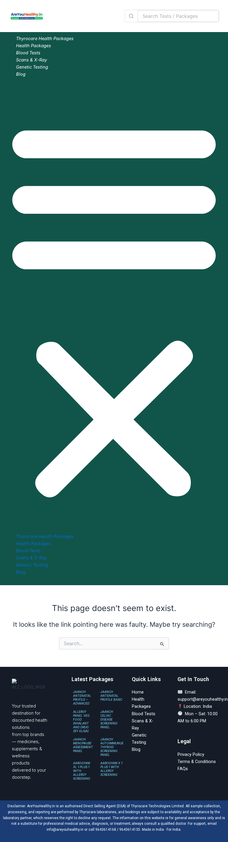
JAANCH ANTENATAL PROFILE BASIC (111, 695)
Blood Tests (28, 53)
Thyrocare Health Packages (45, 38)
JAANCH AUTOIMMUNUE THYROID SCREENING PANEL (112, 746)
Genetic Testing (32, 67)
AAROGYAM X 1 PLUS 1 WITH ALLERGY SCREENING (111, 768)
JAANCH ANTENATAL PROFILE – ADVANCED (82, 697)
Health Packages (33, 45)
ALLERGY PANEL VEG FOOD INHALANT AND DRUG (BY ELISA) (81, 721)
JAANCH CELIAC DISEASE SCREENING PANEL (108, 719)
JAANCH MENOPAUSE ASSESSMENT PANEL (83, 745)
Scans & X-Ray (31, 60)
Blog (21, 74)
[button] (114, 308)
